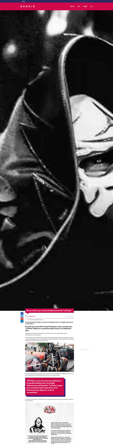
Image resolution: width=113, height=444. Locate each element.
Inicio (25, 319)
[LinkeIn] (22, 321)
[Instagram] (87, 1)
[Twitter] (80, 1)
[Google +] (84, 1)
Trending (28, 319)
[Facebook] (77, 1)
